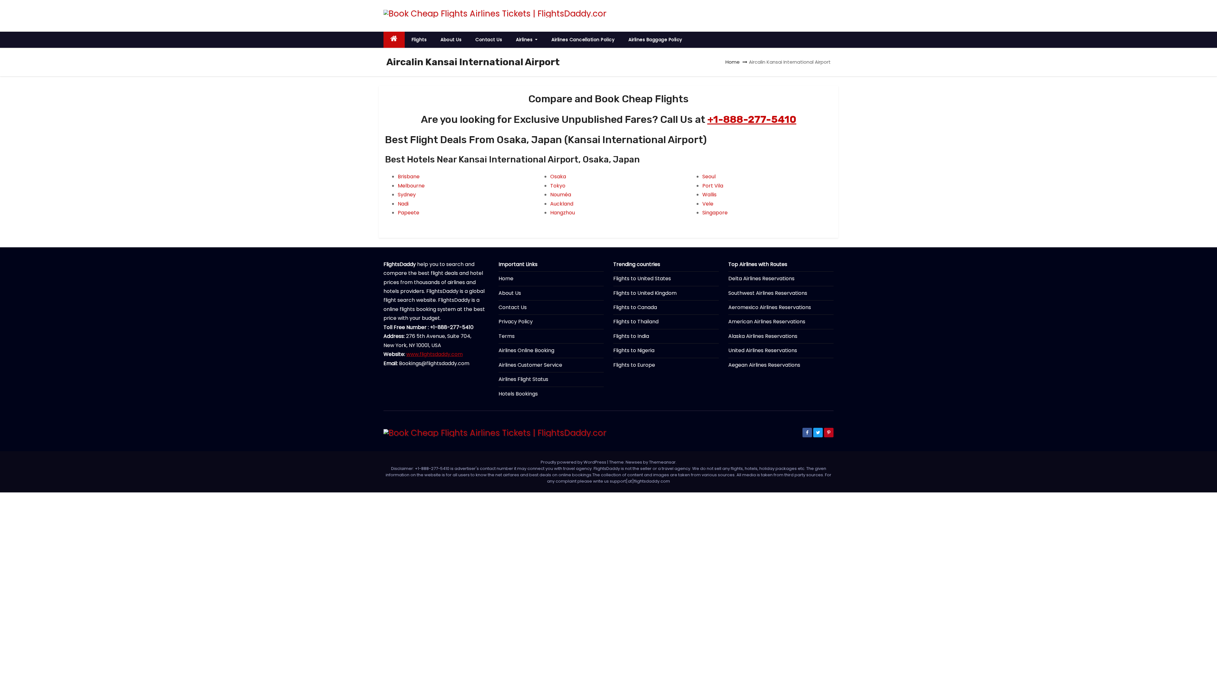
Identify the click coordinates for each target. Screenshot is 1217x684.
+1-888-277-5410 (751, 119)
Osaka (558, 176)
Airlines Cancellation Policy (583, 39)
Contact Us (488, 39)
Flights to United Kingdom (645, 293)
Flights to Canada (635, 307)
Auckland (561, 203)
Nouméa (560, 194)
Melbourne (411, 185)
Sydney (407, 194)
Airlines (525, 39)
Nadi (403, 203)
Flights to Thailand (636, 321)
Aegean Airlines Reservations (764, 365)
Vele (707, 203)
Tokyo (557, 185)
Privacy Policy (516, 321)
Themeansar (662, 462)
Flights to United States (642, 278)
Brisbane (409, 176)
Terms (507, 336)
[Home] (394, 40)
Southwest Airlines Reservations (767, 293)
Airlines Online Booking (526, 350)
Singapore (715, 212)
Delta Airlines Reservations (761, 278)
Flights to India (631, 336)
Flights (419, 39)
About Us (451, 39)
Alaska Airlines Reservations (762, 336)
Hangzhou (562, 212)
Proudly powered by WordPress (574, 462)
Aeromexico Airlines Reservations (769, 307)
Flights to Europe (634, 365)
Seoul (709, 176)
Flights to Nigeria (633, 350)
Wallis (709, 194)
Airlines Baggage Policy (655, 39)
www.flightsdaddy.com (434, 354)
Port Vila (712, 185)
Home (732, 62)
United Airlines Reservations (762, 350)
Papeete (408, 212)
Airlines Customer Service (530, 365)
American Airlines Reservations (766, 321)
